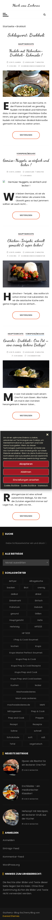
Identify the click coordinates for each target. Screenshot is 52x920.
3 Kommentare (34, 356)
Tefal (12, 743)
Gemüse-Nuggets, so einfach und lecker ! (26, 162)
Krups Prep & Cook (26, 659)
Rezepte (37, 724)
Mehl (42, 704)
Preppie (40, 717)
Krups (38, 646)
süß (43, 737)
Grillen (38, 613)
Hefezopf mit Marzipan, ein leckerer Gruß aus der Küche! (35, 814)
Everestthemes (11, 916)
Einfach (39, 600)
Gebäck (38, 607)
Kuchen (15, 685)
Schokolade (13, 737)
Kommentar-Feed (13, 856)
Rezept (14, 724)
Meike (29, 175)
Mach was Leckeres (26, 5)
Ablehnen (26, 471)
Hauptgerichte (26, 44)
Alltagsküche (36, 581)
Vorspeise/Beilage (26, 153)
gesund (15, 613)
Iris (14, 66)
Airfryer (12, 581)
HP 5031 (26, 633)
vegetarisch (35, 743)
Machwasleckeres (26, 691)
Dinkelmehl (15, 600)
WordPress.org (11, 864)
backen (11, 587)
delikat (14, 594)
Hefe (40, 620)
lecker (38, 685)
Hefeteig (14, 626)
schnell (37, 730)
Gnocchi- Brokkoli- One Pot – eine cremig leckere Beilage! (26, 342)
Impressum (43, 485)
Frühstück (15, 607)
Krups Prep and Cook (26, 672)
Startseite (8, 26)
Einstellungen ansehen (26, 479)
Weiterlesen (26, 135)
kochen (15, 646)
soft (30, 737)
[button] (47, 434)
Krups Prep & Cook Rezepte (26, 665)
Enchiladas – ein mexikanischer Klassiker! (31, 789)
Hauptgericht (16, 620)
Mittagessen (14, 711)
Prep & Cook (37, 711)
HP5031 (38, 626)
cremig (41, 587)
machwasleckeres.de (18, 704)
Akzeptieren (26, 463)
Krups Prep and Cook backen (26, 678)
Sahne (14, 730)
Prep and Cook (16, 717)
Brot (26, 587)
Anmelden (9, 840)
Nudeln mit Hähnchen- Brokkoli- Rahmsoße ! (26, 53)
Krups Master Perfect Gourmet (25, 652)
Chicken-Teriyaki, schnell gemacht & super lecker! (26, 242)
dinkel (38, 594)
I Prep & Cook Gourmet (26, 639)
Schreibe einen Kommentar (33, 66)
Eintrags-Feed (11, 848)
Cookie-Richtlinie (11, 485)
